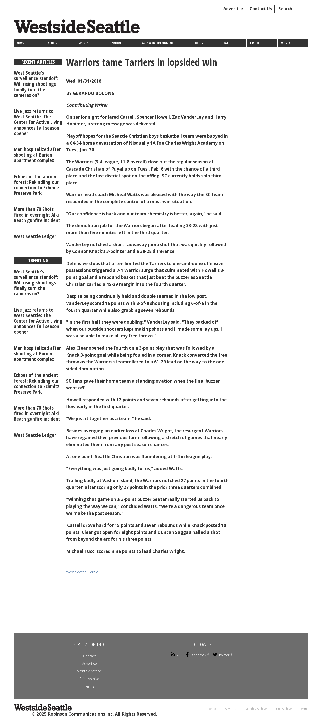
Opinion (115, 43)
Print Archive (89, 678)
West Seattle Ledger (35, 236)
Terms (89, 686)
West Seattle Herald (82, 572)
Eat (226, 43)
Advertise (233, 8)
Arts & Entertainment (158, 43)
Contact (89, 656)
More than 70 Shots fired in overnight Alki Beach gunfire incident (37, 215)
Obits (199, 43)
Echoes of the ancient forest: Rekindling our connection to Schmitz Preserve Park (36, 184)
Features (51, 43)
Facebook (198, 655)
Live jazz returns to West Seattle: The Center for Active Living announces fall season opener (38, 122)
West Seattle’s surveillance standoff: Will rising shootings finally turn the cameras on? (36, 83)
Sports (83, 43)
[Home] (78, 28)
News (20, 43)
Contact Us (261, 8)
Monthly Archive (89, 671)
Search (285, 8)
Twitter (224, 655)
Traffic (254, 43)
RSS (179, 655)
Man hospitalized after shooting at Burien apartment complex (37, 155)
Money (285, 43)
